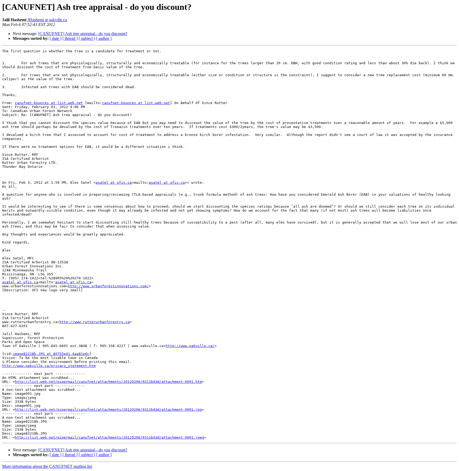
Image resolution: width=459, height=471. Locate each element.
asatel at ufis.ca (114, 183)
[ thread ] (70, 38)
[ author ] (104, 38)
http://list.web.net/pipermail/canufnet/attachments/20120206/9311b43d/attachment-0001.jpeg (109, 437)
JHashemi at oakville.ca (47, 20)
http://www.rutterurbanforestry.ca (95, 322)
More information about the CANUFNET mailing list (47, 466)
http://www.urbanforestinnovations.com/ (108, 286)
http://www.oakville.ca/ (190, 346)
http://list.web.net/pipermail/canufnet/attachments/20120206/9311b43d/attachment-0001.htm (108, 382)
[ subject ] (87, 38)
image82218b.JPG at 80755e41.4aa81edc (51, 354)
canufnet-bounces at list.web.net (49, 103)
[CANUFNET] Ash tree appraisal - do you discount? (82, 33)
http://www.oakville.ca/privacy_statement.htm (49, 366)
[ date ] (55, 38)
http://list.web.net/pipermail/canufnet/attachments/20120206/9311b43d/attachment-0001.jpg (108, 410)
